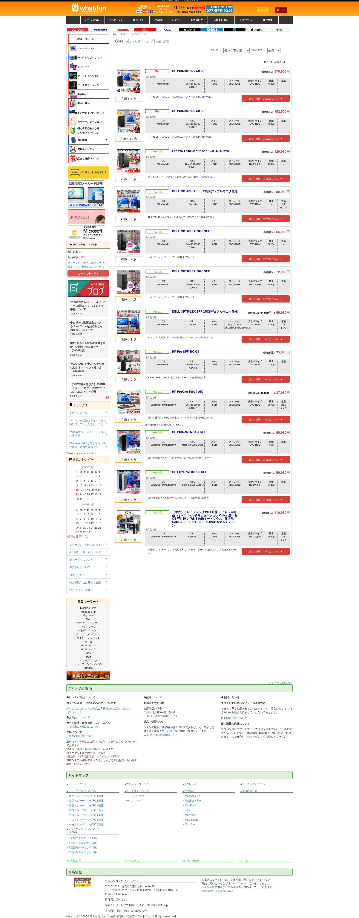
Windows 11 (88, 645)
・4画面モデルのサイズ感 (81, 842)
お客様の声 (197, 20)
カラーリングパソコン (89, 121)
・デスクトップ (133, 800)
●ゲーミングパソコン (252, 784)
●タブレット (189, 784)
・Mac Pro (188, 824)
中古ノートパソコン (88, 623)
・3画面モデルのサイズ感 (81, 838)
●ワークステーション (136, 791)
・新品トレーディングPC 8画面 (85, 805)
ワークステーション (88, 85)
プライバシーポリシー (82, 590)
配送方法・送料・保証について (85, 552)
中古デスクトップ (88, 630)
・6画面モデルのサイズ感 (81, 847)
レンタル (177, 20)
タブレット (83, 66)
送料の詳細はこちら (81, 736)
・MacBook (189, 805)
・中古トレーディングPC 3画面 (85, 810)
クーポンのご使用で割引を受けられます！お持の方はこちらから (87, 264)
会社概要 (268, 20)
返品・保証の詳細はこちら (162, 734)
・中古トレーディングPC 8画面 (85, 824)
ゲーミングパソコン (88, 75)
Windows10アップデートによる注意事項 (88, 433)
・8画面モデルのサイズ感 (81, 852)
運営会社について (79, 567)
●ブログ (245, 860)
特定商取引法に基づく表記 (85, 582)
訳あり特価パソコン (88, 158)
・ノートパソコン (134, 795)
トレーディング (88, 660)
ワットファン (88, 626)
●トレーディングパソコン (81, 791)
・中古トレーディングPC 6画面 (85, 819)
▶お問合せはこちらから (235, 718)
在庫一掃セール (85, 39)
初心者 (88, 641)
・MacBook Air (191, 796)
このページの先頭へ (281, 682)
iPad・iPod (83, 103)
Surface (88, 668)
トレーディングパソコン (90, 112)
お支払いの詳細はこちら (84, 726)
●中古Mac (188, 791)
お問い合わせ (77, 575)
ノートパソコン (85, 48)
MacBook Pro (88, 608)
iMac (88, 619)
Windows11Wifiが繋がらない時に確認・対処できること (87, 445)
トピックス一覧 (78, 412)
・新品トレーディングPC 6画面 (85, 800)
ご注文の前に (221, 20)
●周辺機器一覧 (248, 791)
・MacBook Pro (191, 800)
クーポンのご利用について (85, 544)
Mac (88, 653)
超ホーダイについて (81, 559)
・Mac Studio (190, 819)
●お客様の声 (73, 860)
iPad (88, 656)
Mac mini (88, 615)
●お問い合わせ (191, 860)
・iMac (186, 810)
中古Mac (82, 94)
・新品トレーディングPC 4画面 (85, 796)
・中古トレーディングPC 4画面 (85, 815)
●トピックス (131, 860)
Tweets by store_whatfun (81, 453)
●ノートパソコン (76, 784)
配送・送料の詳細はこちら (162, 716)
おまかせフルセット (88, 638)
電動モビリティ (85, 149)
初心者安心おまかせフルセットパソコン (88, 130)
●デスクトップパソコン (138, 784)
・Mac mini (189, 815)
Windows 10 (88, 649)
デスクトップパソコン (89, 57)
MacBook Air (88, 611)
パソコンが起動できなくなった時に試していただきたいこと (87, 422)
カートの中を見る (88, 273)
